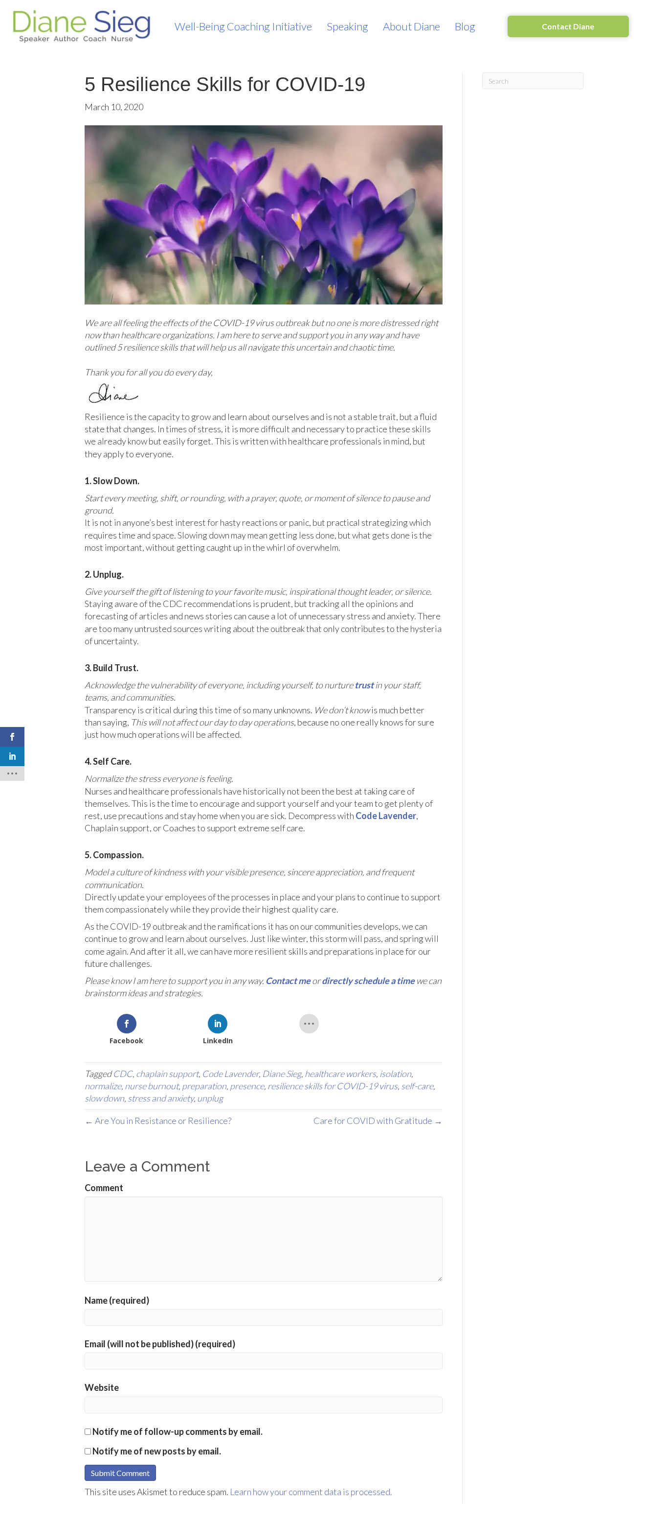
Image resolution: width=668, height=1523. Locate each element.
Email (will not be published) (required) (160, 1343)
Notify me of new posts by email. (156, 1451)
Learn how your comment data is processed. (311, 1491)
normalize (103, 1085)
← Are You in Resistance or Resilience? (158, 1120)
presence (247, 1085)
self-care (417, 1085)
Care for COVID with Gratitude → (378, 1120)
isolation (395, 1073)
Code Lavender (230, 1073)
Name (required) (117, 1300)
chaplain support (167, 1073)
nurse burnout (151, 1085)
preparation (204, 1085)
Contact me (288, 980)
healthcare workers (340, 1073)
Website (102, 1387)
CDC (123, 1073)
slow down (104, 1098)
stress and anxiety (161, 1098)
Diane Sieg (281, 1073)
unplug (210, 1098)
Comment (104, 1187)
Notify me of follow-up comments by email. (177, 1431)
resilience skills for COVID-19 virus (332, 1085)
